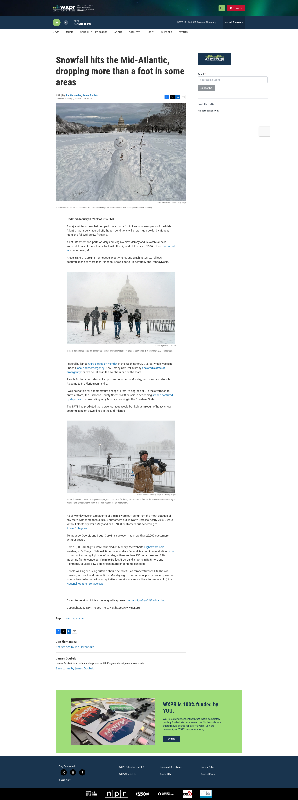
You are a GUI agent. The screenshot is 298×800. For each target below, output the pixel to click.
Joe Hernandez (73, 95)
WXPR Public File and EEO (131, 767)
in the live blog (146, 600)
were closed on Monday (102, 363)
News (56, 32)
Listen (151, 32)
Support (166, 32)
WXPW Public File (127, 774)
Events (183, 32)
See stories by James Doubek (75, 668)
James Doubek (90, 95)
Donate (237, 8)
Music (70, 32)
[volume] (66, 22)
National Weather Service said (85, 583)
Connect (134, 32)
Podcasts (101, 32)
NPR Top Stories (75, 618)
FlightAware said (154, 547)
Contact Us (165, 774)
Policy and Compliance (171, 767)
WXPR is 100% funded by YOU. (190, 707)
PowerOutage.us (77, 528)
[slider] (70, 22)
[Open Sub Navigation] (62, 32)
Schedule (86, 32)
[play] (56, 22)
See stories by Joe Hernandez (75, 647)
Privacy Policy (207, 767)
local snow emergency (90, 368)
